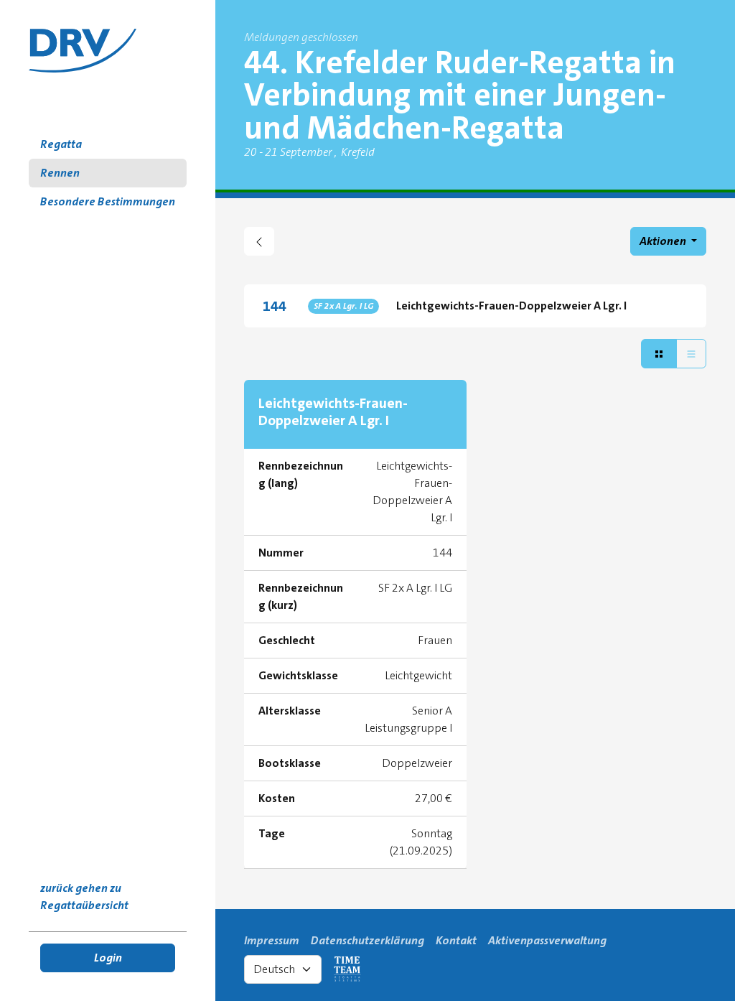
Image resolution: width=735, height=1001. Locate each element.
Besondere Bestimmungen (107, 201)
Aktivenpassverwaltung (547, 940)
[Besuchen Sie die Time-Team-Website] (347, 969)
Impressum (271, 940)
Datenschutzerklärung (367, 940)
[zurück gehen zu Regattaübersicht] (259, 241)
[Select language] (283, 969)
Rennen (60, 172)
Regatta (61, 144)
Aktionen (664, 240)
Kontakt (456, 940)
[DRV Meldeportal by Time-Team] (82, 51)
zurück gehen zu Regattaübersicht (84, 896)
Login (108, 957)
